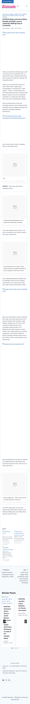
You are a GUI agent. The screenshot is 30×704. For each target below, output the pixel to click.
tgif (4, 178)
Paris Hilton (13, 15)
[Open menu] (26, 6)
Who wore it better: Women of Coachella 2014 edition (7, 538)
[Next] (25, 621)
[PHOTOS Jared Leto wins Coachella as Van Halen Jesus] (19, 533)
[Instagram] (9, 680)
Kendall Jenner (14, 14)
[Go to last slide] (4, 621)
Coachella (5, 14)
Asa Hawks (6, 28)
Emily (6, 641)
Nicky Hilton (6, 15)
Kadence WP (15, 699)
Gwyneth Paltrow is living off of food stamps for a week (7, 573)
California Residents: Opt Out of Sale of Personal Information (15, 672)
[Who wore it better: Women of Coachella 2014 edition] (7, 533)
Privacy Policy (7, 1)
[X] (6, 680)
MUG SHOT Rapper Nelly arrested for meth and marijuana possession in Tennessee (22, 576)
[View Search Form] (17, 6)
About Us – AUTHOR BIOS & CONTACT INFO (15, 667)
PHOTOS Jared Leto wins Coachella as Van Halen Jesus (19, 538)
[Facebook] (3, 680)
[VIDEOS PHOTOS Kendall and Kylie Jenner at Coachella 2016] (7, 549)
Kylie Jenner (22, 14)
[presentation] (7, 600)
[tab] (13, 648)
